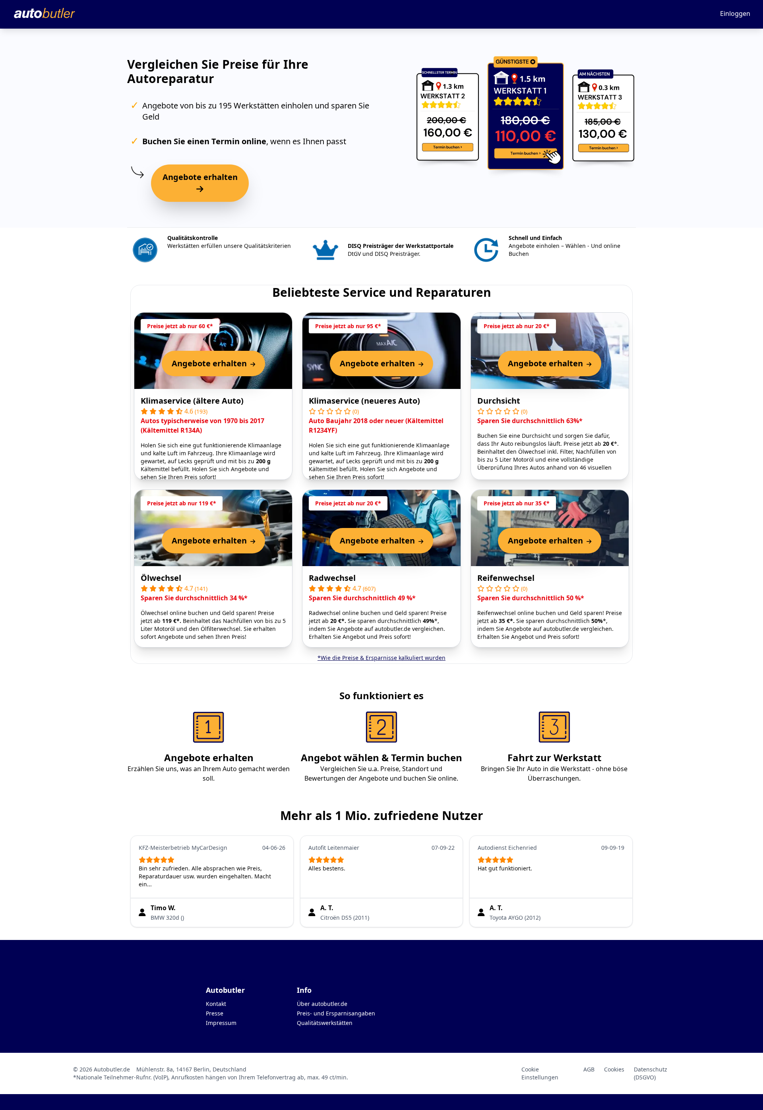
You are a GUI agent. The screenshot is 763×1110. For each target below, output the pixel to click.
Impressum (221, 1023)
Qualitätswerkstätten (324, 1023)
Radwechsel (332, 577)
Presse (214, 1013)
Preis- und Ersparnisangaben (336, 1013)
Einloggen (735, 13)
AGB (589, 1069)
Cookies (614, 1069)
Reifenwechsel (505, 577)
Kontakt (216, 1004)
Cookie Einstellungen (539, 1073)
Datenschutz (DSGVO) (650, 1073)
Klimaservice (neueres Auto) (364, 400)
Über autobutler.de (322, 1004)
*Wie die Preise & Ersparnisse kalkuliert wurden (381, 657)
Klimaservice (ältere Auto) (192, 400)
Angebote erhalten (200, 177)
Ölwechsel (161, 577)
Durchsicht (498, 400)
